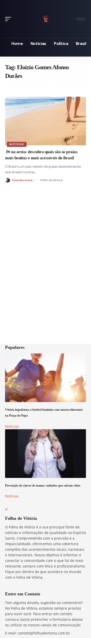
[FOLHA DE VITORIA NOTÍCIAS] (45, 18)
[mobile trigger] (9, 19)
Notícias (16, 144)
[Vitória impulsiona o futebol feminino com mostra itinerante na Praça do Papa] (45, 377)
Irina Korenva (22, 180)
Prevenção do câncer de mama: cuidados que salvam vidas (42, 485)
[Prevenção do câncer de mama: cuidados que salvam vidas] (45, 453)
